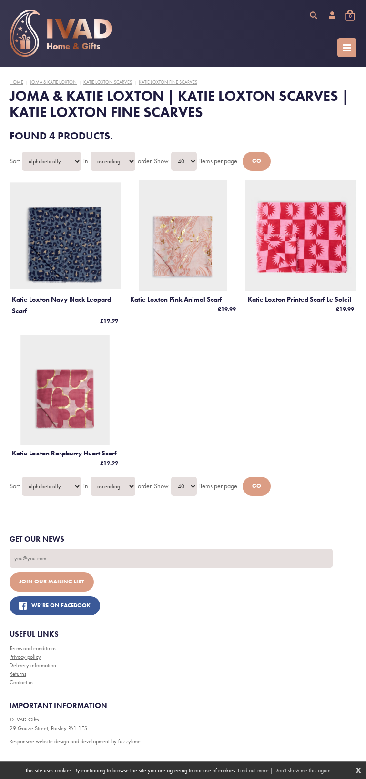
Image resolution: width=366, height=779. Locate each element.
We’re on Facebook (61, 605)
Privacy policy (25, 657)
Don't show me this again (302, 770)
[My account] (332, 15)
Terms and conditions (33, 648)
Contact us (21, 682)
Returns (18, 674)
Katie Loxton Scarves (107, 82)
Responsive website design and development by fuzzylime (75, 741)
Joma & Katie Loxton (53, 82)
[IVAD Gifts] (61, 33)
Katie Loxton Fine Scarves (168, 82)
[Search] (313, 15)
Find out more (253, 770)
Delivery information (33, 665)
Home (16, 82)
